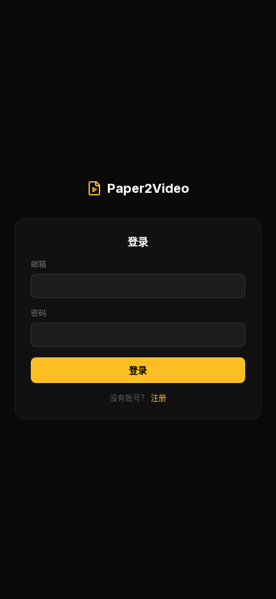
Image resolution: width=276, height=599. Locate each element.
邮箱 (38, 264)
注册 (158, 398)
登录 (138, 369)
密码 (38, 313)
